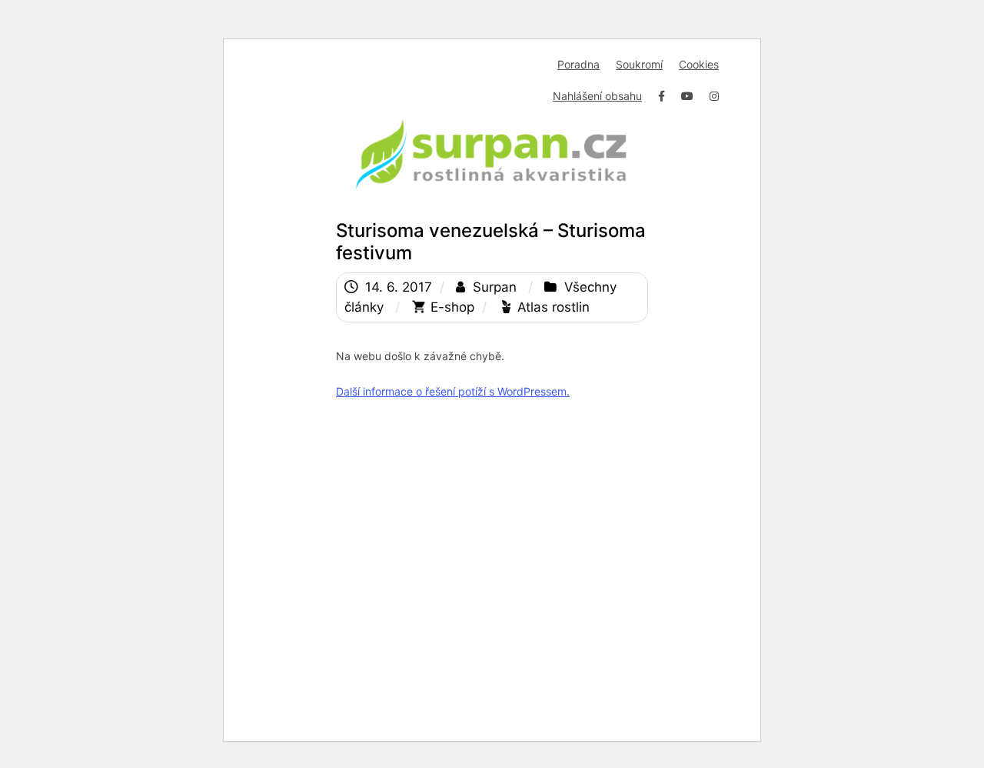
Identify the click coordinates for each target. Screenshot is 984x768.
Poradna (578, 64)
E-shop (452, 307)
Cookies (699, 64)
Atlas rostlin (553, 307)
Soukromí (639, 64)
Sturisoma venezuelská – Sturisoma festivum (491, 241)
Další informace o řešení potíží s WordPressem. (453, 391)
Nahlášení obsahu (597, 95)
